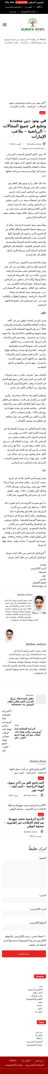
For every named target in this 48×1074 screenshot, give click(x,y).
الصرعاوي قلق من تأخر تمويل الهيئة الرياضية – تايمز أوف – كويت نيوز (25, 786)
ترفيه (40, 1008)
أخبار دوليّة (37, 992)
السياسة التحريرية (13, 7)
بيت (40, 986)
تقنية (40, 1002)
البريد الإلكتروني (37, 908)
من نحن (13, 11)
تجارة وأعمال (36, 995)
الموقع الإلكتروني (37, 922)
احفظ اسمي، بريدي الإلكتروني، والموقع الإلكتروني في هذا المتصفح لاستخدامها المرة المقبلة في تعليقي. (24, 940)
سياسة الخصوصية (28, 11)
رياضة (42, 112)
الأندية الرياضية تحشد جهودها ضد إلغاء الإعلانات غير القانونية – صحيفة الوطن (24, 822)
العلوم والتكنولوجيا (34, 998)
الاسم (42, 895)
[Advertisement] (24, 72)
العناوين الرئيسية (35, 989)
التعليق (42, 857)
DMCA (39, 7)
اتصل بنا (28, 7)
